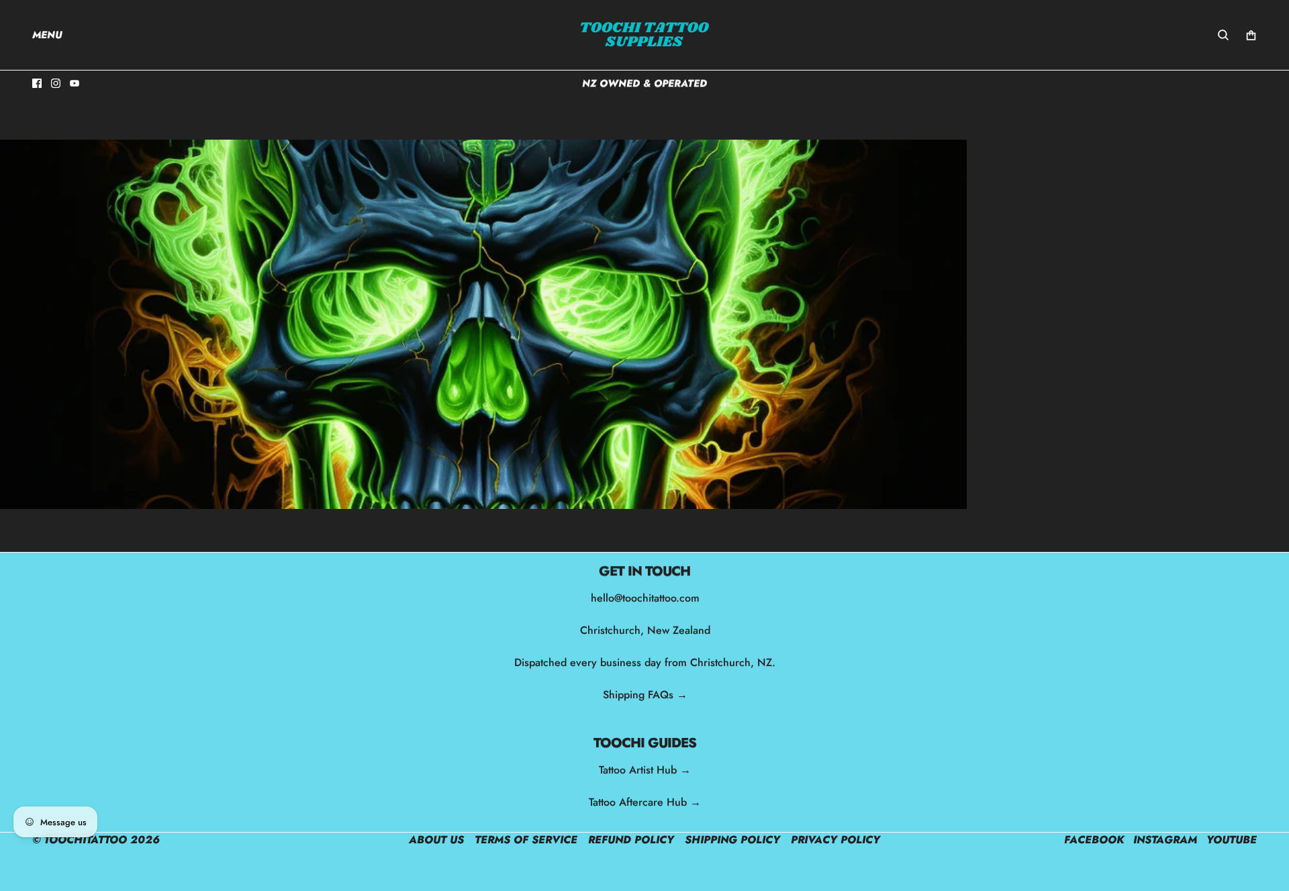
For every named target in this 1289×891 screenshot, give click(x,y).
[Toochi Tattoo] (644, 34)
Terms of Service (526, 839)
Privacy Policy (835, 839)
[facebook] (37, 83)
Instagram (1165, 839)
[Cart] (1251, 35)
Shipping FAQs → (644, 694)
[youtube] (74, 83)
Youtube (1231, 839)
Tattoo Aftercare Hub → (645, 802)
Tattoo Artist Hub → (645, 770)
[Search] (1223, 35)
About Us (436, 839)
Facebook (1094, 839)
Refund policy (631, 839)
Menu (47, 35)
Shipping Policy (732, 839)
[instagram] (55, 83)
